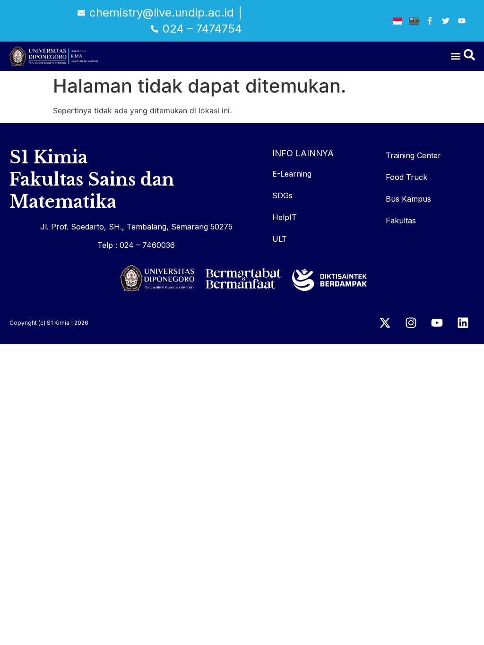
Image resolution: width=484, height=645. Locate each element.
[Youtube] (437, 323)
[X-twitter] (385, 323)
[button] (456, 56)
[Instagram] (411, 323)
